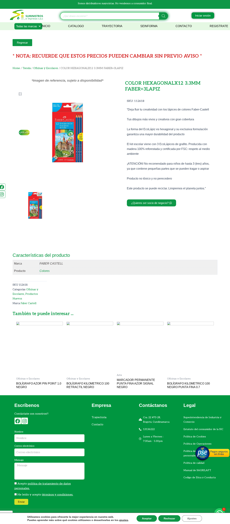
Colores (45, 270)
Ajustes (192, 518)
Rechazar (169, 518)
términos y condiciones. (57, 494)
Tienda (26, 68)
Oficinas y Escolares (45, 68)
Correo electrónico (24, 446)
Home (16, 68)
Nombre (18, 431)
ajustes (123, 520)
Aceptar (146, 518)
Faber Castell (28, 303)
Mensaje (19, 460)
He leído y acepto (45, 494)
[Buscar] (163, 16)
